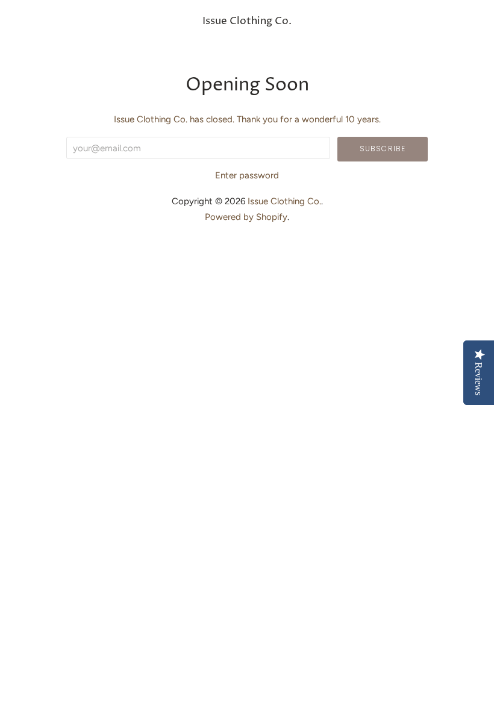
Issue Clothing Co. (247, 21)
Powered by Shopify (246, 216)
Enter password (247, 175)
